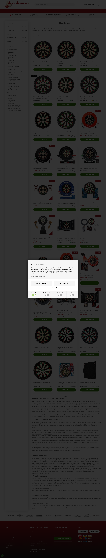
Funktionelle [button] (60, 292)
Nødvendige (34, 292)
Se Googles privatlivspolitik (38, 276)
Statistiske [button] (72, 292)
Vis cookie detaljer (53, 288)
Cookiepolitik (64, 273)
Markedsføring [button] (47, 292)
